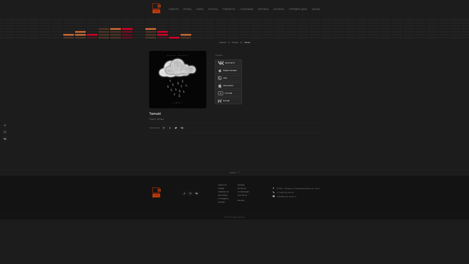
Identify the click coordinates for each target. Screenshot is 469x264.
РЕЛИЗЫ (187, 9)
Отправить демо (298, 9)
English (316, 9)
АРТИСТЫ (213, 9)
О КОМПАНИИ (246, 9)
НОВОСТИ (173, 9)
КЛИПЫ (199, 9)
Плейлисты (229, 9)
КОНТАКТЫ (278, 9)
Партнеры (263, 9)
